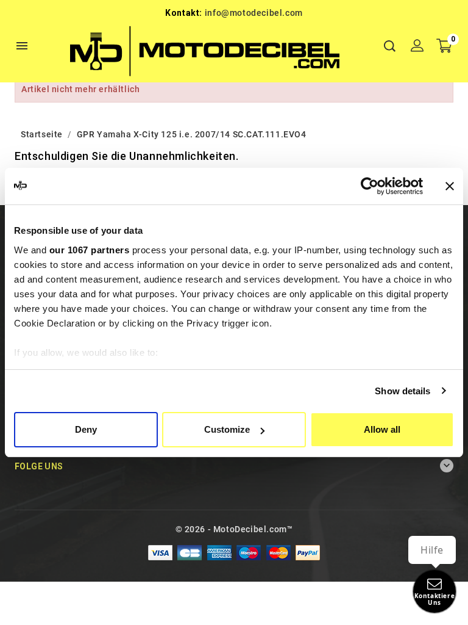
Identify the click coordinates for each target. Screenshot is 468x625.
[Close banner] (449, 186)
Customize (227, 429)
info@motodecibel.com (254, 13)
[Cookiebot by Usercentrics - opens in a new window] (369, 186)
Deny (86, 429)
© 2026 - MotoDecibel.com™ (234, 529)
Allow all (382, 429)
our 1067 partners (89, 250)
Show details (402, 391)
